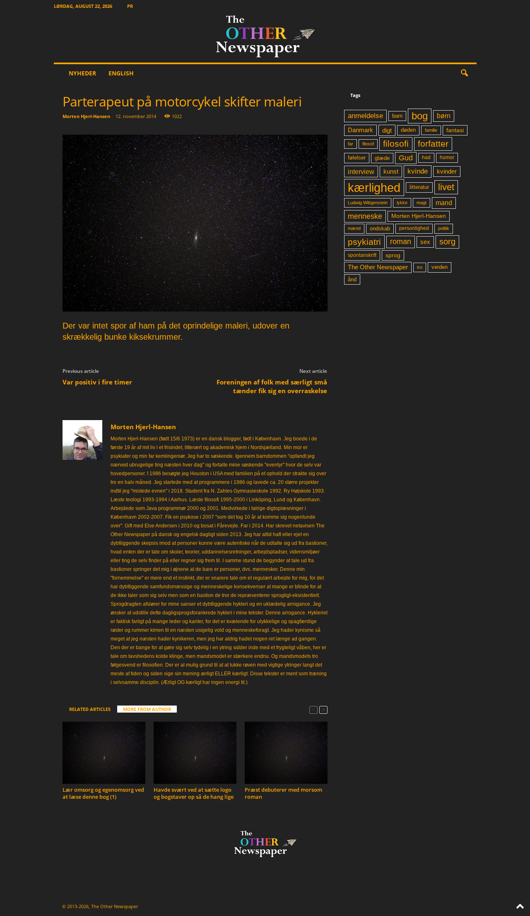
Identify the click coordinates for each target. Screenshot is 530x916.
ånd (352, 279)
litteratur (419, 187)
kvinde (417, 171)
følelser (357, 158)
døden (408, 130)
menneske (365, 216)
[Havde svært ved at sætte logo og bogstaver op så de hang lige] (195, 753)
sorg (447, 241)
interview (361, 171)
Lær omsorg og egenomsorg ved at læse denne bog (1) (103, 793)
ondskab (380, 229)
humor (447, 157)
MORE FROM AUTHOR (147, 709)
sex (425, 241)
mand (444, 202)
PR (130, 6)
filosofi (396, 143)
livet (446, 187)
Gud (406, 158)
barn (397, 116)
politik (443, 228)
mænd (354, 228)
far (350, 143)
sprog (392, 255)
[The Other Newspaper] (265, 37)
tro (419, 267)
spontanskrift (362, 255)
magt (421, 202)
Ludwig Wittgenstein (368, 202)
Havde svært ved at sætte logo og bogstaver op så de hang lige (194, 793)
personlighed (414, 228)
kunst (390, 171)
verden (439, 267)
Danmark (360, 130)
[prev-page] (313, 709)
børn (443, 115)
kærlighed (374, 187)
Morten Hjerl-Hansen (86, 116)
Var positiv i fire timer (97, 382)
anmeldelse (365, 115)
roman (400, 241)
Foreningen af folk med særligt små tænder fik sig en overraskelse (272, 386)
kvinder (447, 171)
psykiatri (364, 242)
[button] (464, 73)
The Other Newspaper (378, 267)
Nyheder (82, 73)
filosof (368, 143)
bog (420, 115)
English (121, 73)
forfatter (433, 143)
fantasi (455, 130)
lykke (402, 202)
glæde (382, 158)
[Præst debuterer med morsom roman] (286, 753)
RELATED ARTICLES (90, 709)
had (426, 157)
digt (387, 130)
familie (431, 130)
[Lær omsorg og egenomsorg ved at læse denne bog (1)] (104, 753)
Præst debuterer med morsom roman (283, 793)
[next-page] (323, 709)
